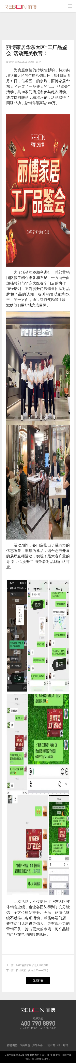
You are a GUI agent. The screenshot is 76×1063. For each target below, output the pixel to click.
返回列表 (38, 980)
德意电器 (12, 1045)
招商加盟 (25, 1045)
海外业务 (37, 1045)
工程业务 (50, 1045)
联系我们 (38, 1018)
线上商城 (62, 1045)
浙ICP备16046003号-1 (38, 1059)
